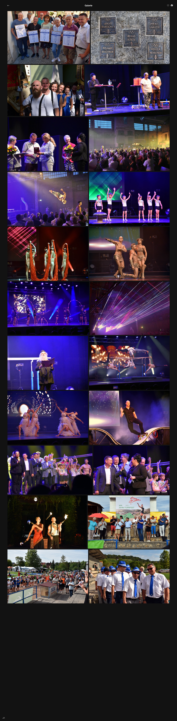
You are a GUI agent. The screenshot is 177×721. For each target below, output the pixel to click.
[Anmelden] (170, 5)
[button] (88, 5)
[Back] (9, 5)
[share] (4, 718)
